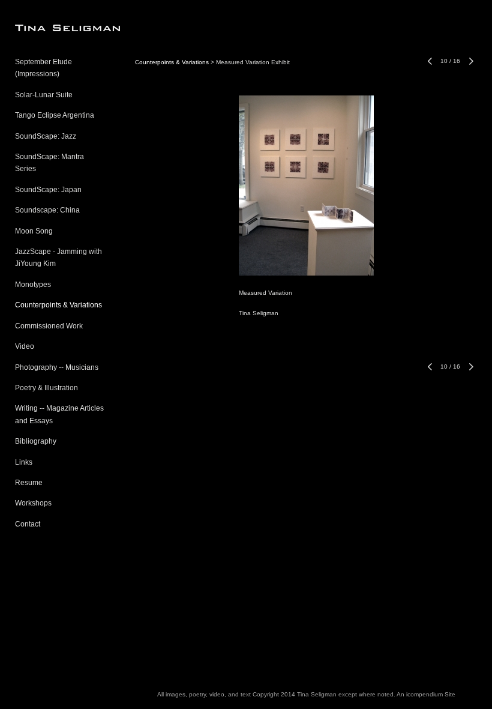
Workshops (33, 503)
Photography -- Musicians (56, 367)
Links (23, 462)
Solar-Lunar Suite (44, 95)
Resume (29, 482)
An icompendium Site (426, 694)
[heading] (45, 28)
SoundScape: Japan (48, 190)
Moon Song (34, 231)
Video (24, 346)
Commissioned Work (49, 326)
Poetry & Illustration (46, 388)
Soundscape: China (47, 210)
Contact (27, 524)
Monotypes (33, 284)
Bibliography (35, 441)
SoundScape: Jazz (45, 136)
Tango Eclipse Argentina (54, 115)
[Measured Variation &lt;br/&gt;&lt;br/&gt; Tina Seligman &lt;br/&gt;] (306, 185)
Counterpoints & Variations (58, 305)
